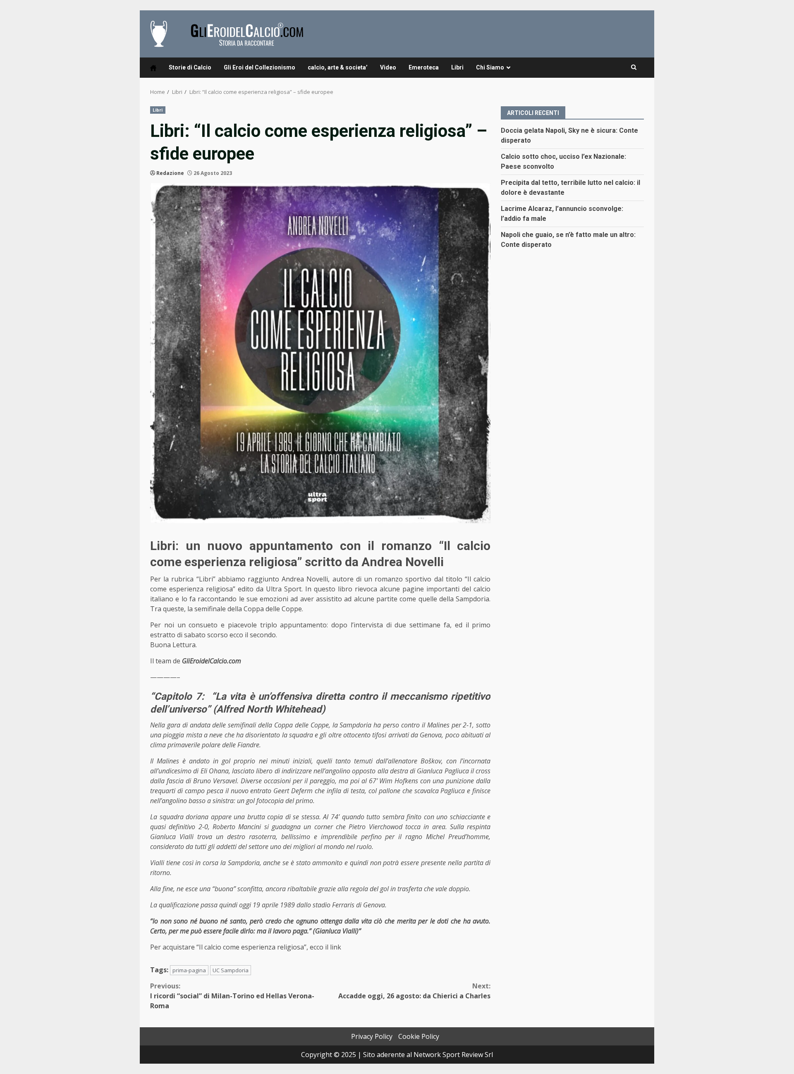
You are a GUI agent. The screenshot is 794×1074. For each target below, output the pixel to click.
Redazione (170, 173)
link (335, 947)
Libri (457, 67)
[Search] (633, 67)
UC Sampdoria (231, 970)
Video (388, 67)
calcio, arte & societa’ (338, 67)
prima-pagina (189, 970)
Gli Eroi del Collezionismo (259, 67)
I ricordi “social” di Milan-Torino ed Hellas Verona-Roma (232, 995)
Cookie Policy (418, 1036)
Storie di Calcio (190, 67)
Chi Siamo (490, 67)
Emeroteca (424, 67)
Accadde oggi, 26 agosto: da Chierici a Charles (414, 990)
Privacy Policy (371, 1036)
